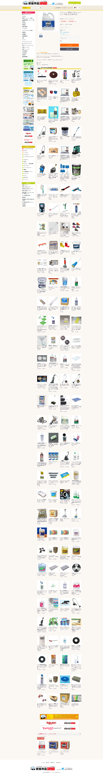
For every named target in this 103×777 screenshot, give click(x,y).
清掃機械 (24, 34)
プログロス (25, 159)
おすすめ (24, 16)
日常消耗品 (24, 52)
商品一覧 (47, 762)
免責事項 (24, 205)
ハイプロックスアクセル (28, 148)
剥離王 (24, 169)
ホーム (43, 762)
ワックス (24, 39)
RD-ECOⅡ (25, 177)
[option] (48, 21)
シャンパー (25, 179)
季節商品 (24, 24)
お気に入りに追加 (69, 49)
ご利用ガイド (52, 762)
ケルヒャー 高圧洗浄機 (28, 163)
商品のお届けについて (26, 190)
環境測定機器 (24, 56)
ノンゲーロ (25, 152)
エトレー (25, 175)
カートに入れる (69, 45)
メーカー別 (24, 28)
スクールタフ (26, 165)
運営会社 (24, 197)
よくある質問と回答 (26, 195)
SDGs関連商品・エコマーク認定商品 (28, 21)
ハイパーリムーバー (27, 167)
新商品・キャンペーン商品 (27, 18)
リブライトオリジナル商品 (27, 30)
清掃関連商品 (24, 36)
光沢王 (24, 161)
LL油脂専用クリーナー (27, 171)
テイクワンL (25, 173)
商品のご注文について (26, 186)
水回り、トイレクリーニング (27, 45)
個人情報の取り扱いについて (27, 202)
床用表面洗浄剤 (66, 32)
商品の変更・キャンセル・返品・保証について (27, 193)
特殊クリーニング (25, 49)
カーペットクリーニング (27, 41)
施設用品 (24, 54)
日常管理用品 (24, 51)
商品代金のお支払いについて (27, 188)
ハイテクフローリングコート (28, 157)
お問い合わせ (58, 762)
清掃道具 (24, 32)
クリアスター (26, 154)
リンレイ (66, 27)
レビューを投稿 (40, 738)
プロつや (25, 150)
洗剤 (23, 37)
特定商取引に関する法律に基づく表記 (28, 200)
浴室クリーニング (25, 47)
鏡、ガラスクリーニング (27, 43)
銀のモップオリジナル (26, 14)
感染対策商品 (24, 26)
